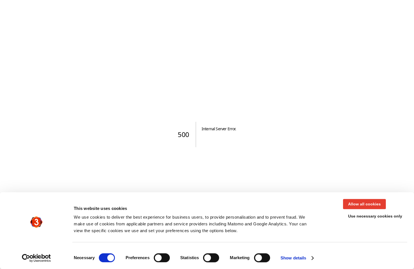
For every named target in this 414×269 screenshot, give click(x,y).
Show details (293, 257)
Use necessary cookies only (375, 216)
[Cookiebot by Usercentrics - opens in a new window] (36, 258)
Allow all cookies (364, 204)
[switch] (162, 257)
